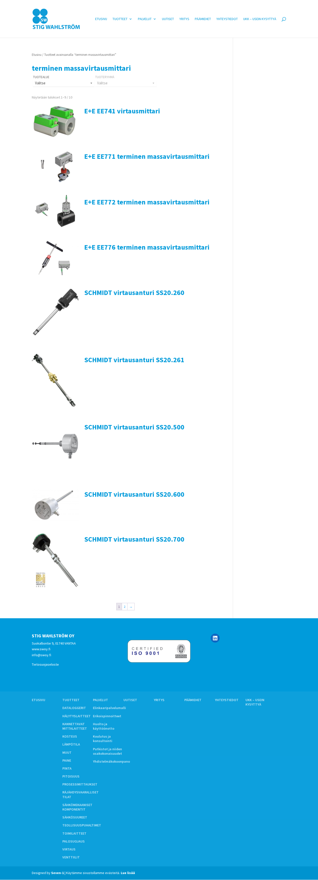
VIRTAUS (69, 849)
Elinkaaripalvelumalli (109, 708)
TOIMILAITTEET (74, 833)
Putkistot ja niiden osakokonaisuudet (107, 751)
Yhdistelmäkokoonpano (111, 761)
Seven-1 (57, 873)
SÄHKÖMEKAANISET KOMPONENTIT (77, 807)
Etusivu (101, 19)
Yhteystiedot (227, 19)
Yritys (184, 19)
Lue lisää (128, 873)
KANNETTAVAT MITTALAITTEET (74, 726)
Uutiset (168, 19)
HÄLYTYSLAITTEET (76, 716)
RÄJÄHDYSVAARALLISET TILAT (80, 794)
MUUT (67, 752)
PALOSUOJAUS (73, 841)
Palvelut (145, 19)
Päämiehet (203, 19)
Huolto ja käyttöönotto (103, 726)
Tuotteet (120, 19)
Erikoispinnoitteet (107, 716)
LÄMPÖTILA (71, 744)
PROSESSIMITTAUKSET (79, 784)
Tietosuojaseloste (45, 664)
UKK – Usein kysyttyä (259, 19)
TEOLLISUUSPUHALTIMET (81, 825)
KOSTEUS (69, 736)
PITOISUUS (71, 776)
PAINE (66, 760)
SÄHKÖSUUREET (74, 817)
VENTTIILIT (71, 857)
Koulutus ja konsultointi (102, 738)
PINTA (67, 768)
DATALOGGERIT (74, 708)
